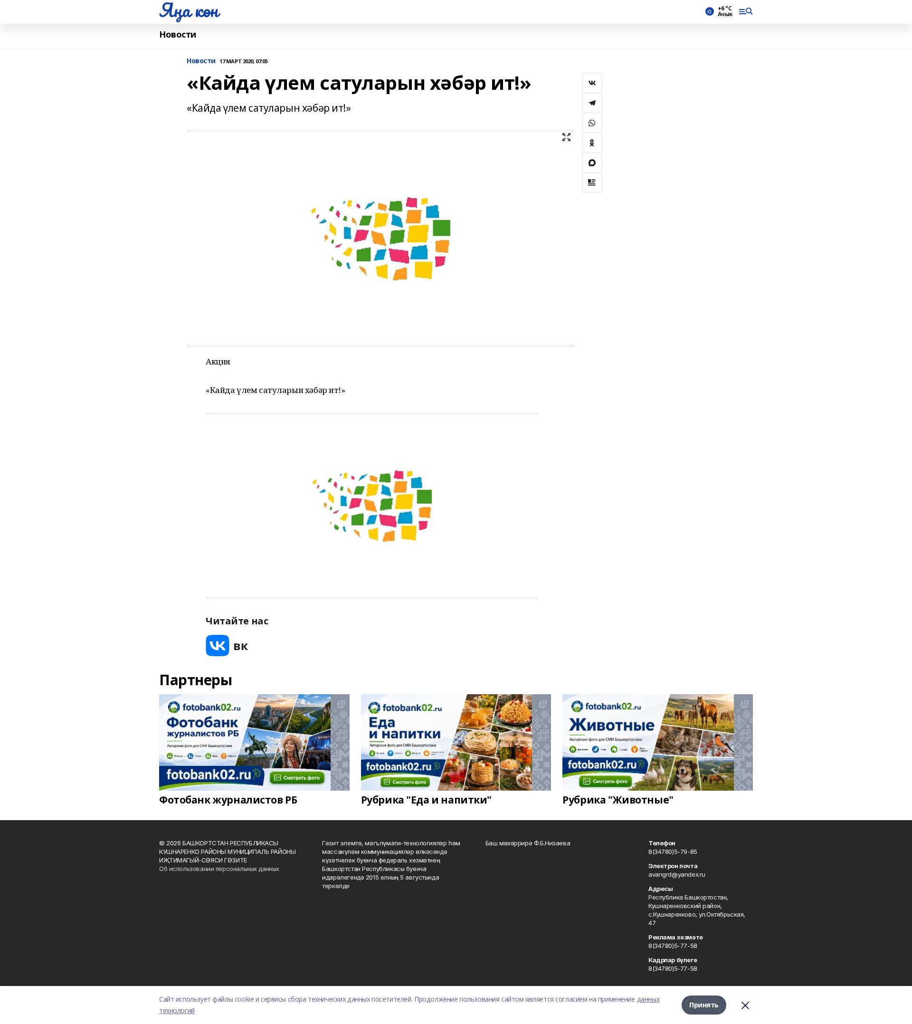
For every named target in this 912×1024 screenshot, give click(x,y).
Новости (177, 34)
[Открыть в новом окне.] (227, 645)
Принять (704, 1004)
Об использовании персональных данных (219, 868)
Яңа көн (188, 10)
